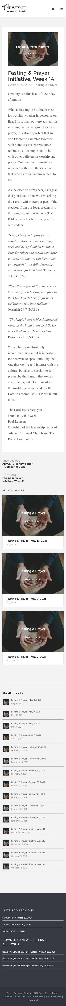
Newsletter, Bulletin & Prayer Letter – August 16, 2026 (28, 958)
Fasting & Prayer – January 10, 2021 (28, 817)
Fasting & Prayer (45, 85)
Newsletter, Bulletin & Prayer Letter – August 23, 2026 (28, 952)
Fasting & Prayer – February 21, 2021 (28, 747)
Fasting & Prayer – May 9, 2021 (25, 712)
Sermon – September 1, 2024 (16, 924)
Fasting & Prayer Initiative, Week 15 (28, 852)
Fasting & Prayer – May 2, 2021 (25, 723)
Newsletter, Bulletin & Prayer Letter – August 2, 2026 (28, 965)
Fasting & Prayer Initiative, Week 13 (28, 864)
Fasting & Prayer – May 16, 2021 (26, 700)
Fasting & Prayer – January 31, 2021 (28, 782)
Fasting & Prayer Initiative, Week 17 (28, 829)
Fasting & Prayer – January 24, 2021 (28, 794)
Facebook (33, 1000)
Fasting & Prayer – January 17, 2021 (28, 805)
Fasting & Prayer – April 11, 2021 (26, 735)
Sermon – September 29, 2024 (17, 918)
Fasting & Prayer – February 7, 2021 (28, 770)
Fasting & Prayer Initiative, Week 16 (28, 841)
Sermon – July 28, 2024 (13, 931)
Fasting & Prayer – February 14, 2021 (28, 759)
